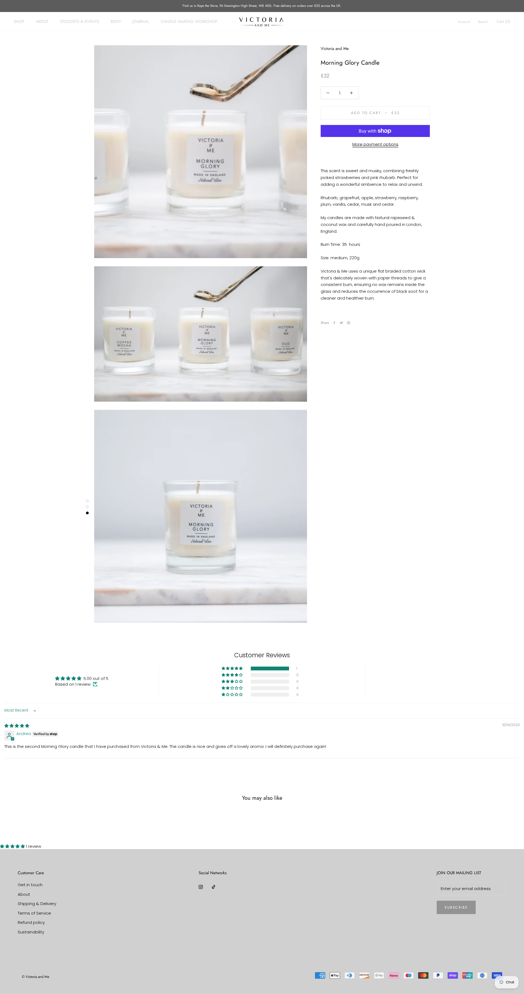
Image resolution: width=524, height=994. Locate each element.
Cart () (503, 22)
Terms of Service (34, 913)
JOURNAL (140, 22)
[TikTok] (214, 886)
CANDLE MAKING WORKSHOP (189, 22)
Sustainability (31, 932)
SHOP (19, 22)
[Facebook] (334, 322)
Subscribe (456, 907)
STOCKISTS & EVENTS (79, 22)
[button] (232, 668)
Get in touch (30, 885)
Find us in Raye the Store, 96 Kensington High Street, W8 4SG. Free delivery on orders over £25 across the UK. (262, 5)
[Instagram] (201, 886)
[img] (16, 726)
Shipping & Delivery (37, 903)
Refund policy (31, 922)
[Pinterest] (348, 322)
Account (464, 21)
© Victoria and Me (35, 976)
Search (483, 21)
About (24, 894)
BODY (116, 22)
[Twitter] (341, 322)
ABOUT (42, 22)
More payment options (375, 144)
